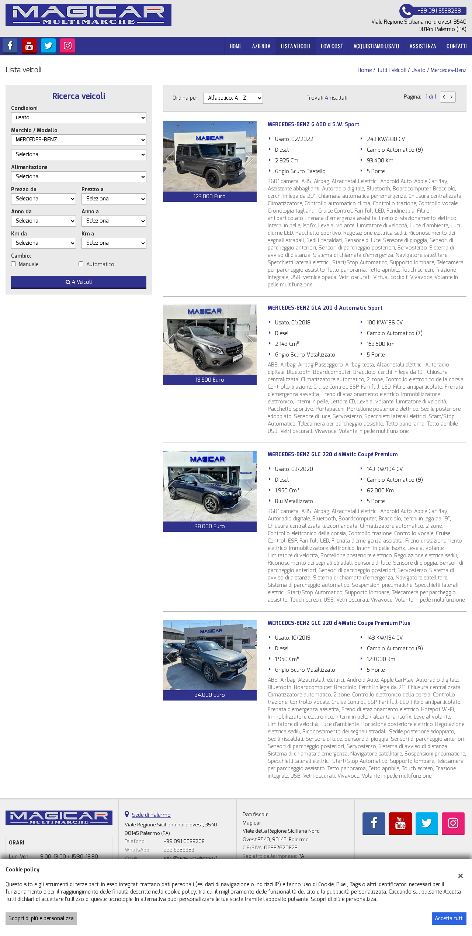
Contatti (457, 46)
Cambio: (21, 255)
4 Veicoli (81, 282)
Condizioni (24, 108)
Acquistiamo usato (376, 46)
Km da (19, 233)
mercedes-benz (448, 70)
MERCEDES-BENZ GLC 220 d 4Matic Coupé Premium (333, 454)
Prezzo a (92, 189)
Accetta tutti (449, 918)
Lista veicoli (295, 46)
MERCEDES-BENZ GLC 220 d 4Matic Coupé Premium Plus (339, 623)
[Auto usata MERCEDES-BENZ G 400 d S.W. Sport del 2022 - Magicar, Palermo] (210, 156)
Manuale (28, 264)
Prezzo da (24, 189)
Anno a (90, 211)
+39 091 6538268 (184, 841)
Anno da (21, 211)
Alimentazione (29, 167)
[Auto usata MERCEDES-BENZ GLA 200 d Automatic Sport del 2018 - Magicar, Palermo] (210, 339)
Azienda (261, 46)
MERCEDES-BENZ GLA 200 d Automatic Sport (325, 308)
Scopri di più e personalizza (41, 918)
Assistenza (423, 46)
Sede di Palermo (151, 815)
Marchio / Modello (34, 130)
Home (236, 46)
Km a (87, 233)
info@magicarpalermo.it (190, 858)
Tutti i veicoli (391, 70)
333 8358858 (179, 850)
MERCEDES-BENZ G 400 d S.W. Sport (314, 124)
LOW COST (332, 46)
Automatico (100, 264)
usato (419, 70)
